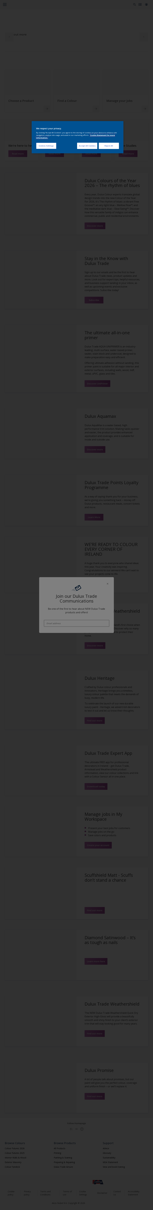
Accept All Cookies (87, 146)
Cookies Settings (46, 146)
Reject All (109, 146)
